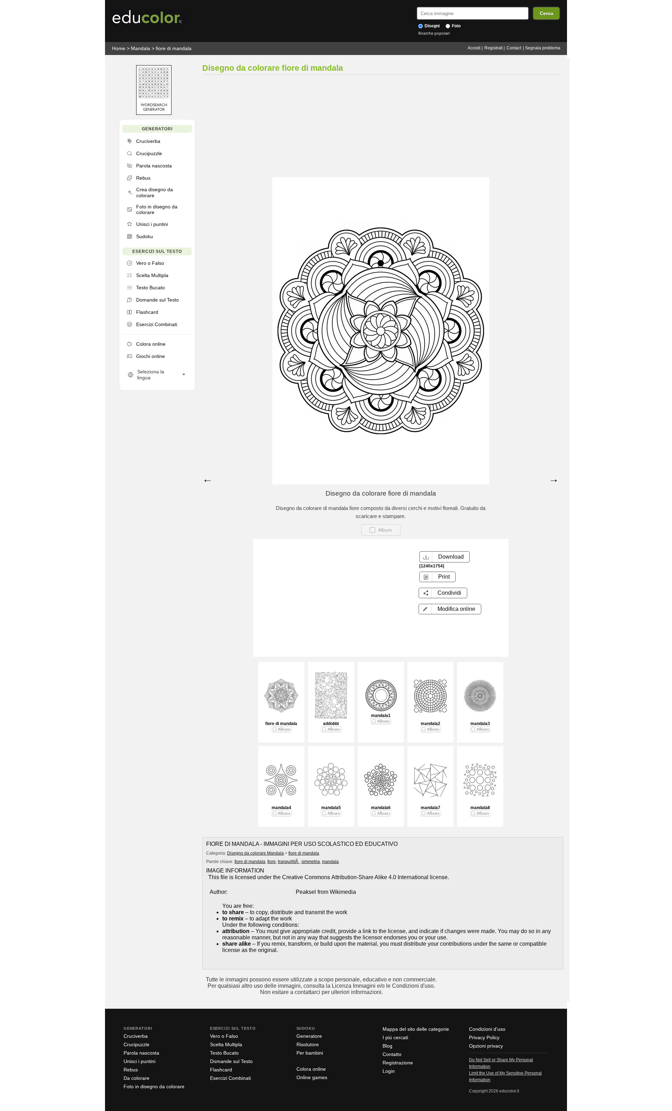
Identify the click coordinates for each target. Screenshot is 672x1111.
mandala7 (430, 807)
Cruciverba (136, 1036)
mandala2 (430, 723)
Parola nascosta (141, 1053)
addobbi (331, 723)
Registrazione (398, 1062)
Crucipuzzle (136, 1044)
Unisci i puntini (139, 1061)
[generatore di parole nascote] (154, 113)
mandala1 (381, 715)
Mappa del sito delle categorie (416, 1029)
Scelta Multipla (226, 1044)
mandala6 (381, 807)
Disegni (432, 25)
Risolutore (307, 1044)
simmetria (310, 861)
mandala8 (480, 807)
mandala (330, 861)
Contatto (392, 1054)
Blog (387, 1046)
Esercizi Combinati (230, 1078)
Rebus (131, 1069)
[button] (450, 609)
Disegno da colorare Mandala (255, 853)
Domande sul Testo (231, 1061)
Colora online (311, 1069)
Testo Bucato (224, 1053)
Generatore (309, 1036)
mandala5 (331, 807)
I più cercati (395, 1037)
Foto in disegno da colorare (154, 1086)
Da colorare (136, 1078)
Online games (311, 1077)
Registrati (493, 48)
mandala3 (480, 723)
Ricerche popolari (434, 33)
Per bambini (309, 1053)
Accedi (474, 48)
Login (389, 1071)
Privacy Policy (484, 1037)
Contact (513, 48)
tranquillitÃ (288, 861)
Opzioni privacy (486, 1046)
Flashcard (221, 1069)
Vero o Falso (224, 1036)
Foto (456, 25)
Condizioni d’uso (487, 1029)
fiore (271, 861)
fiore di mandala (173, 48)
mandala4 (281, 807)
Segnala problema (542, 48)
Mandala (140, 48)
